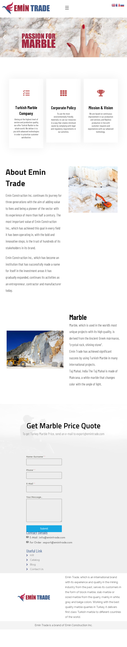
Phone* (30, 470)
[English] (114, 4)
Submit (44, 528)
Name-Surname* (35, 457)
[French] (118, 4)
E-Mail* (30, 484)
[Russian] (122, 4)
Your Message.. (34, 497)
